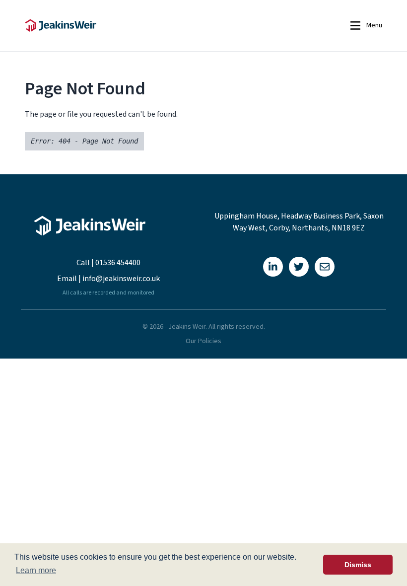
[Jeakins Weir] (141, 25)
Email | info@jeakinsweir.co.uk (108, 278)
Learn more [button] (36, 570)
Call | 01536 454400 (108, 262)
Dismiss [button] (357, 565)
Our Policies (203, 341)
